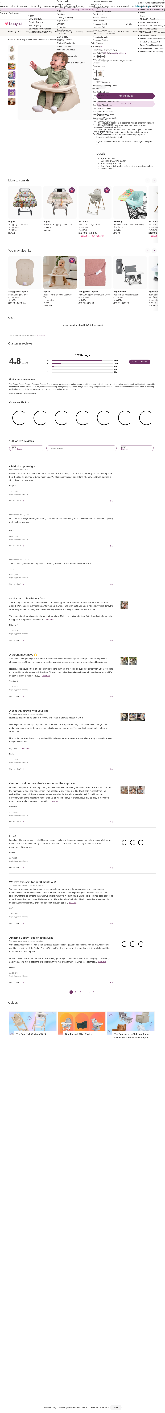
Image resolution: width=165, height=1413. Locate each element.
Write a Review (140, 362)
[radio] (11, 48)
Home (10, 39)
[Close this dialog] (0, 2)
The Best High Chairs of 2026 (31, 1034)
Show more (99, 145)
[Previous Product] (147, 180)
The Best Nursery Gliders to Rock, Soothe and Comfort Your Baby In (131, 1036)
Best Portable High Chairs (78, 1034)
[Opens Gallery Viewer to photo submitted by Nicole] (146, 418)
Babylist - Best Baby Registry (13, 24)
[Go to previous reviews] (67, 992)
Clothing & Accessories (18, 32)
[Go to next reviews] (97, 992)
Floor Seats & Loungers (37, 39)
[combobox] (26, 448)
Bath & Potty (123, 32)
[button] (82, 360)
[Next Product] (154, 180)
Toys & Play (20, 39)
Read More (50, 620)
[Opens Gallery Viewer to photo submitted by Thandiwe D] (40, 418)
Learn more (41, 335)
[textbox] (82, 330)
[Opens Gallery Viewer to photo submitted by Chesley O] (83, 418)
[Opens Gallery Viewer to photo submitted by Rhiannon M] (19, 418)
